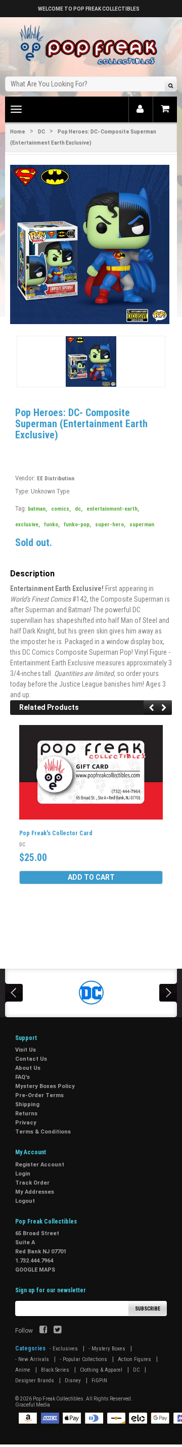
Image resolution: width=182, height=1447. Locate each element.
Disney (73, 1380)
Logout (25, 1201)
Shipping (27, 1104)
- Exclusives (64, 1348)
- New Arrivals (32, 1359)
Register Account (39, 1164)
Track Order (32, 1183)
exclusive (27, 524)
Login (22, 1173)
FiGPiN (99, 1380)
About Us (27, 1068)
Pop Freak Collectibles (58, 1398)
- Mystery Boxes (106, 1348)
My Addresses (34, 1192)
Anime (22, 1370)
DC (41, 131)
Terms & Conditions (43, 1131)
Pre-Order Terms (39, 1095)
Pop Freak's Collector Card (56, 833)
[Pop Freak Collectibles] (91, 45)
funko (52, 524)
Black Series (55, 1370)
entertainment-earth (112, 509)
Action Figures (134, 1359)
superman (141, 524)
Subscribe (147, 1309)
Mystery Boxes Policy (45, 1086)
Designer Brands (34, 1380)
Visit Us (25, 1050)
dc (78, 509)
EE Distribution (55, 478)
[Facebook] (43, 1330)
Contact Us (31, 1059)
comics (61, 509)
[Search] (170, 85)
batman (37, 509)
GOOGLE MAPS (35, 1270)
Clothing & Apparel (101, 1370)
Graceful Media (32, 1405)
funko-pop (77, 524)
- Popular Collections (83, 1359)
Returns (26, 1113)
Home (17, 131)
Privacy (25, 1122)
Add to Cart (91, 877)
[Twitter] (57, 1330)
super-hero (110, 524)
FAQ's (22, 1077)
